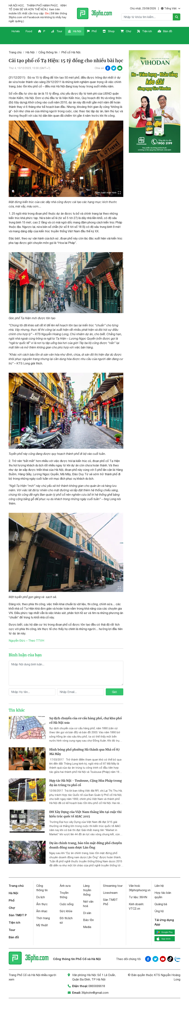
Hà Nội (76, 31)
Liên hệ (159, 885)
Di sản (87, 913)
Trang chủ (15, 52)
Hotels (16, 31)
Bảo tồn (88, 920)
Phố (94, 31)
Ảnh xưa (65, 885)
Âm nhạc (41, 911)
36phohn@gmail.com (95, 992)
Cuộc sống (66, 904)
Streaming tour (113, 885)
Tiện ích (146, 31)
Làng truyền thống (87, 890)
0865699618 (96, 986)
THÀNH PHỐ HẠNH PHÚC (42, 5)
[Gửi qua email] (119, 68)
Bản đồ (167, 31)
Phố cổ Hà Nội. (71, 52)
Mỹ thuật (42, 925)
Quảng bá (160, 904)
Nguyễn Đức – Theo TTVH (26, 640)
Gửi (114, 692)
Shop (111, 31)
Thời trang (43, 918)
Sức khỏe (66, 911)
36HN (143, 897)
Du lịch (40, 897)
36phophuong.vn (139, 890)
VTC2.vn (134, 908)
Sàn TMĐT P (18, 915)
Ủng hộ (159, 911)
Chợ (128, 31)
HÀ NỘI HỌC (16, 5)
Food (29, 31)
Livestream (110, 892)
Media (87, 927)
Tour (59, 31)
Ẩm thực (42, 904)
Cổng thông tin (47, 52)
